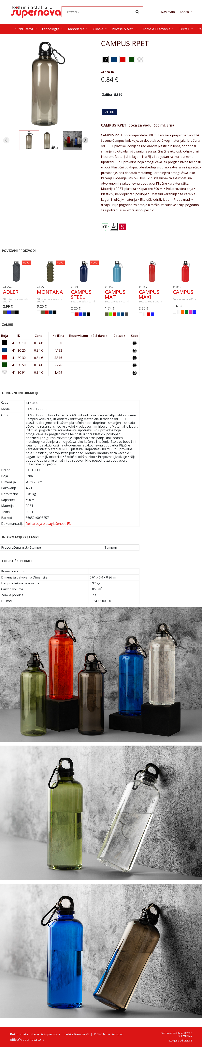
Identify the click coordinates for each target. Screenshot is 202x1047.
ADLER (11, 291)
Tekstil (184, 29)
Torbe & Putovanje (156, 29)
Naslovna (168, 12)
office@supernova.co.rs (27, 1039)
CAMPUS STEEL (81, 294)
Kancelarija (76, 29)
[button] (29, 140)
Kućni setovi (24, 29)
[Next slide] (85, 140)
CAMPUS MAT (115, 294)
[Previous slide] (6, 140)
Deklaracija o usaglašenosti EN (48, 523)
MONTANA (50, 291)
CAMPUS (183, 291)
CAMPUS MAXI (149, 294)
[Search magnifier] (137, 12)
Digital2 (187, 1040)
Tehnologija (50, 29)
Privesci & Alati (122, 29)
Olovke (98, 29)
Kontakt (186, 12)
